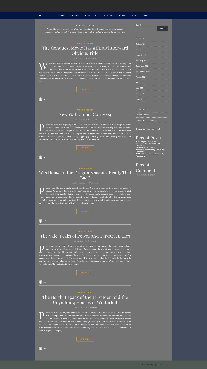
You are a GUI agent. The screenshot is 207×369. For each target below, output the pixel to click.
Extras (121, 15)
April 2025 (140, 49)
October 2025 (142, 44)
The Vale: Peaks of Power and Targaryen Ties (85, 236)
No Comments (91, 58)
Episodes (74, 15)
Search (138, 25)
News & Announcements (146, 120)
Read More (85, 90)
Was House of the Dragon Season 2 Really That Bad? (85, 174)
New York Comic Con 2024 (85, 114)
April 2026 (140, 38)
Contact (109, 15)
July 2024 (139, 82)
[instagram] (41, 365)
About (86, 15)
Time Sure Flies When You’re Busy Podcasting (150, 155)
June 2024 (140, 88)
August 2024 (141, 77)
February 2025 (142, 60)
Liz (44, 99)
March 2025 (141, 55)
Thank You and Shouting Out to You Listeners (150, 150)
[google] (45, 365)
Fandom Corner (85, 43)
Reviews (133, 15)
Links (144, 15)
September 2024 (143, 71)
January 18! (140, 145)
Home (63, 15)
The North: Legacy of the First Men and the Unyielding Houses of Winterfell (85, 299)
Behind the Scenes (143, 109)
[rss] (48, 365)
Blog (97, 15)
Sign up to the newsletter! (148, 129)
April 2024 (140, 93)
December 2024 (142, 66)
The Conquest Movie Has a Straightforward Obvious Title (85, 50)
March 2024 (141, 99)
